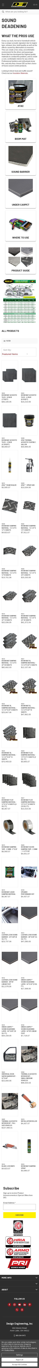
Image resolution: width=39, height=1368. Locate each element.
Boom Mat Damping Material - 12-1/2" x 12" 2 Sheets (9, 528)
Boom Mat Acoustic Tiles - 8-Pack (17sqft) (9, 397)
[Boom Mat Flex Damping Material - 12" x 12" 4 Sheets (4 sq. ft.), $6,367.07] (10, 780)
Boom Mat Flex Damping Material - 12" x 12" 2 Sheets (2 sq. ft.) (28, 756)
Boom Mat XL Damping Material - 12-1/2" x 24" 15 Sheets (9, 756)
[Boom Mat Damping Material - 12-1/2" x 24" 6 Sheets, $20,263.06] (29, 551)
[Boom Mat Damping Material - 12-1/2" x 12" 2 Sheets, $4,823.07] (10, 506)
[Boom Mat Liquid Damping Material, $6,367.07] (10, 872)
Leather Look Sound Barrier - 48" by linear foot (9, 982)
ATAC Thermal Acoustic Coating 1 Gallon (28, 442)
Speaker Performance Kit (27, 893)
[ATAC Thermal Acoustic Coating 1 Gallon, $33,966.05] (29, 420)
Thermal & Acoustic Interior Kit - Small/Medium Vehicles (29, 1077)
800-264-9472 (21, 1335)
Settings (19, 1355)
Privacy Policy (9, 1350)
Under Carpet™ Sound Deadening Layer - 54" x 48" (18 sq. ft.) (9, 1030)
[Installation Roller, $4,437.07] (29, 1101)
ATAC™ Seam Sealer (9, 485)
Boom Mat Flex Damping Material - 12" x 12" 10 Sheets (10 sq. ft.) (28, 803)
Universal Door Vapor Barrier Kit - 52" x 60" (9, 1076)
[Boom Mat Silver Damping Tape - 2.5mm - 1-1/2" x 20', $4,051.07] (29, 827)
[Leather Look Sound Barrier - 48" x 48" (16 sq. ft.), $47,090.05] (29, 915)
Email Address (9, 1203)
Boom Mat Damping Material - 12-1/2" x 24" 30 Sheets (9, 663)
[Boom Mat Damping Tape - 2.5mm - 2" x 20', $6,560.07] (10, 827)
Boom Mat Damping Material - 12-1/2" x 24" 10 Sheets (9, 618)
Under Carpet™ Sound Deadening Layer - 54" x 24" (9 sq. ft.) (29, 983)
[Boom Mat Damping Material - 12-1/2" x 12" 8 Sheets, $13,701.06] (10, 551)
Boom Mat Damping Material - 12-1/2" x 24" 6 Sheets (28, 573)
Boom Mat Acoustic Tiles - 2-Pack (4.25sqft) (9, 442)
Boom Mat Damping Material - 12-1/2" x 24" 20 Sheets (28, 618)
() (36, 4)
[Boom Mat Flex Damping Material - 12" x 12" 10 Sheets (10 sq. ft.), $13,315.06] (29, 780)
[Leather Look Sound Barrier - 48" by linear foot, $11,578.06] (10, 960)
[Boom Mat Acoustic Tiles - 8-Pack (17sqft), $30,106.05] (10, 375)
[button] (19, 340)
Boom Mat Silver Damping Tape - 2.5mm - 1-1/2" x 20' (29, 849)
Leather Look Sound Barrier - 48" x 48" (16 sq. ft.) (29, 937)
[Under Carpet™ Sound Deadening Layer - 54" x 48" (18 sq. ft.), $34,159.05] (10, 1007)
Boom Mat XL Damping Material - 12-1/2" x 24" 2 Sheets (29, 663)
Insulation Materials (20, 73)
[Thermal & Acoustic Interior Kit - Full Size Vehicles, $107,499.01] (10, 1101)
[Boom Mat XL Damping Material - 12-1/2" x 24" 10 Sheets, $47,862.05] (29, 686)
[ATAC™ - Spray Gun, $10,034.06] (29, 465)
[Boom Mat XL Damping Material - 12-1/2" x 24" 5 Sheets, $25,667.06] (10, 686)
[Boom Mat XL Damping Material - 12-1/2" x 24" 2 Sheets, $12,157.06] (29, 641)
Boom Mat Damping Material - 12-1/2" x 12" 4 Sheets (28, 528)
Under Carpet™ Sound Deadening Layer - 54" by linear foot (29, 1030)
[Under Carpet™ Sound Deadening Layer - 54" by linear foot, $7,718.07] (29, 1007)
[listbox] (15, 354)
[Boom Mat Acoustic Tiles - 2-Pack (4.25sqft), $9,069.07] (10, 420)
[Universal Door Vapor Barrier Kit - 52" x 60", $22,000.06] (10, 1054)
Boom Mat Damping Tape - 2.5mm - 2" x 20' (9, 848)
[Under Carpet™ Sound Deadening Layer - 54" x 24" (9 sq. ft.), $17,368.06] (29, 960)
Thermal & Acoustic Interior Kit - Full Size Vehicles (9, 1123)
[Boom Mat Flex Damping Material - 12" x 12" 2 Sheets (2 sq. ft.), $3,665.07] (29, 733)
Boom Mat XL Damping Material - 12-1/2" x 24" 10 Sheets (28, 709)
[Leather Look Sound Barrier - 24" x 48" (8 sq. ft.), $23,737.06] (10, 915)
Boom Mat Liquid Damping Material (9, 893)
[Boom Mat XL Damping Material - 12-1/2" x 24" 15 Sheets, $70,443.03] (10, 733)
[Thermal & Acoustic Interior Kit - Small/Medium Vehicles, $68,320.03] (29, 1054)
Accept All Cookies (19, 1364)
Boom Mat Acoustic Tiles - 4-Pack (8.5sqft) (28, 397)
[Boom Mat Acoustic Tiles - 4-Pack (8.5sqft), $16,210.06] (29, 375)
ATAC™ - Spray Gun (27, 485)
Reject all (19, 1359)
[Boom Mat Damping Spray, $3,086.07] (29, 1146)
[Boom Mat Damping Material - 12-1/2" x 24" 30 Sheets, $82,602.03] (10, 641)
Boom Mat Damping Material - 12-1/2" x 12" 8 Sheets (9, 573)
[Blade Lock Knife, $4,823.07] (10, 1146)
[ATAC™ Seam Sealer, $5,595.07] (10, 465)
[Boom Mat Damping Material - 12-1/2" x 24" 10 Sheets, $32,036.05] (10, 596)
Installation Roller (29, 1121)
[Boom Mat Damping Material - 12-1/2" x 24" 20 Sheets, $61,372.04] (29, 596)
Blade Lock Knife (8, 1166)
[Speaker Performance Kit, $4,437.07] (29, 872)
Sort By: (7, 350)
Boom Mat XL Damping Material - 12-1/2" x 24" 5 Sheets (10, 708)
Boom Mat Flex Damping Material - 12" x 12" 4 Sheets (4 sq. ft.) (9, 803)
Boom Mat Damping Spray (28, 1167)
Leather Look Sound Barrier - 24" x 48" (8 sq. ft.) (9, 937)
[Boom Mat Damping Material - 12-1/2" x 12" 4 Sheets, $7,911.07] (29, 506)
